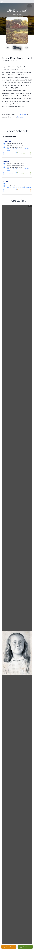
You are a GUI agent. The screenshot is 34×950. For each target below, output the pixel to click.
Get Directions (10, 153)
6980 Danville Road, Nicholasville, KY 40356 (19, 187)
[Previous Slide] (4, 653)
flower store (20, 117)
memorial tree (22, 114)
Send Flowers (24, 190)
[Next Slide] (30, 653)
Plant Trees (24, 153)
